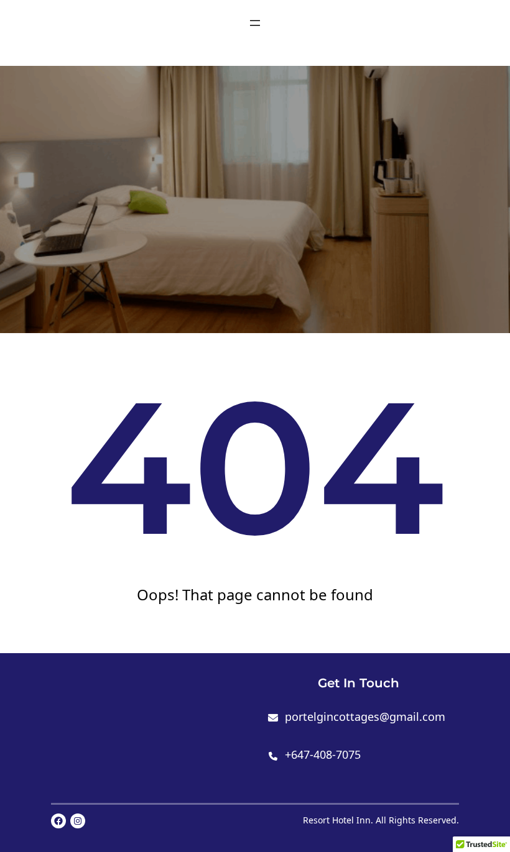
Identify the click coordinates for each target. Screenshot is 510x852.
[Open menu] (255, 23)
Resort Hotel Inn (337, 820)
